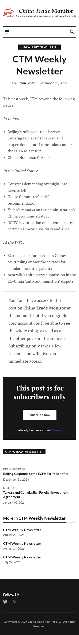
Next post (11, 488)
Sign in (56, 430)
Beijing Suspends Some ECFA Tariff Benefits (35, 474)
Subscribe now (40, 414)
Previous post (14, 469)
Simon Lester (26, 83)
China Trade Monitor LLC (44, 621)
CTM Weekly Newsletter (39, 47)
